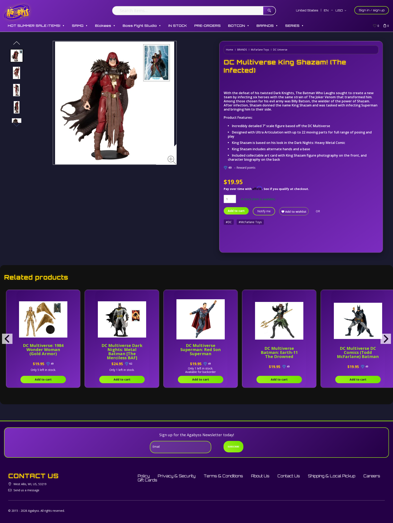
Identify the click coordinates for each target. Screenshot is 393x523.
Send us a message (26, 490)
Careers (372, 476)
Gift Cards (147, 480)
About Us (260, 476)
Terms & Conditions (223, 476)
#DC (229, 222)
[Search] (269, 11)
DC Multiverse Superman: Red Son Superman (200, 349)
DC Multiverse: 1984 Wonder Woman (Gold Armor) (43, 349)
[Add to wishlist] (67, 295)
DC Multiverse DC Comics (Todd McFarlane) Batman (358, 352)
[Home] (17, 11)
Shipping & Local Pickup (331, 476)
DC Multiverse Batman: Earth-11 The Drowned (279, 352)
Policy (144, 476)
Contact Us (289, 476)
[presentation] (7, 339)
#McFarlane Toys (250, 222)
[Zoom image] (172, 160)
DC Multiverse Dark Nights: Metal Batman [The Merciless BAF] (122, 351)
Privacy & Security (176, 476)
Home (229, 49)
